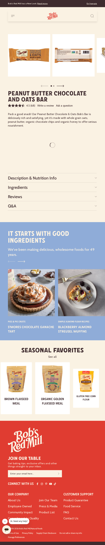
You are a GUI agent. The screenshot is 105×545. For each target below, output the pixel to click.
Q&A (12, 206)
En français (92, 3)
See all (52, 356)
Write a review (45, 105)
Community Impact (20, 512)
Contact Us (70, 518)
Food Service (72, 506)
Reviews (15, 196)
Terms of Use (13, 533)
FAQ (66, 512)
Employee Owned (20, 506)
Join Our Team (48, 500)
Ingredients (18, 187)
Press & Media (48, 506)
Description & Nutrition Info (32, 178)
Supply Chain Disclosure (46, 533)
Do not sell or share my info (70, 533)
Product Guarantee (75, 500)
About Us (14, 500)
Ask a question (64, 105)
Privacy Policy (27, 533)
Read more (42, 3)
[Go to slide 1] (51, 86)
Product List (47, 512)
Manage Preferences (16, 537)
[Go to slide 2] (53, 86)
